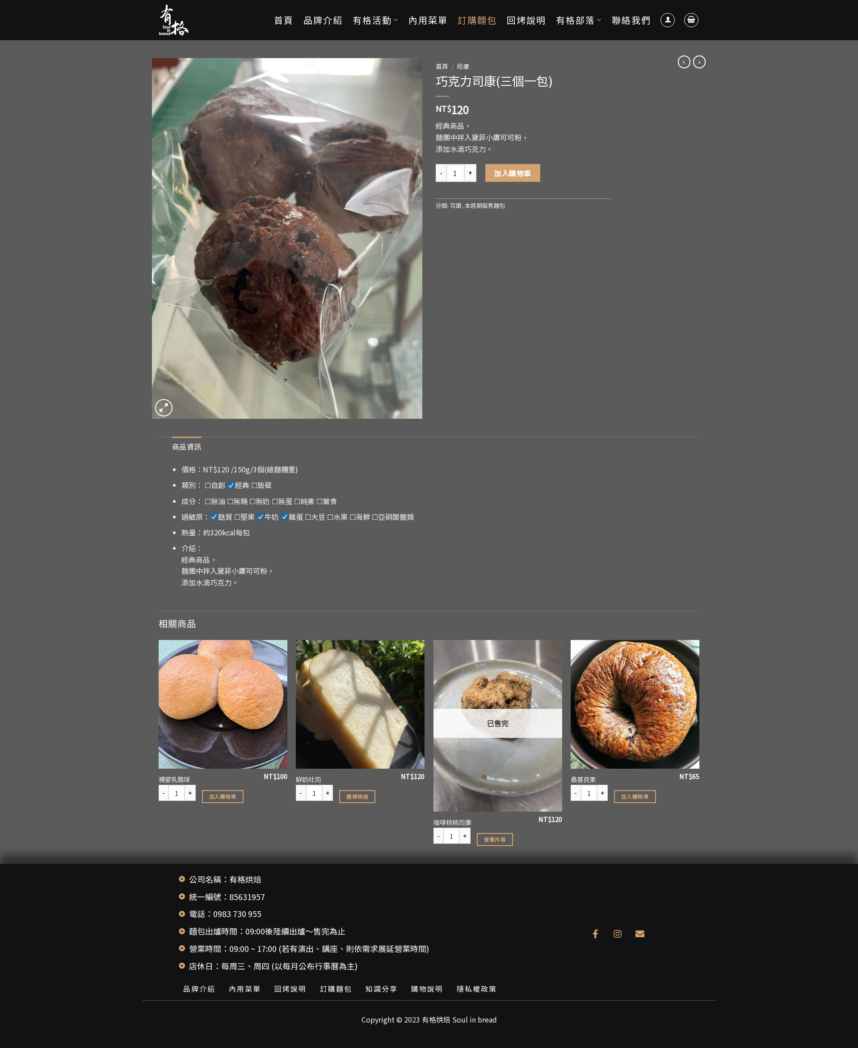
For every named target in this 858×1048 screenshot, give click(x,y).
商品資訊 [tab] (186, 446)
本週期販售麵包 (485, 205)
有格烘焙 (436, 1019)
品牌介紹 (323, 19)
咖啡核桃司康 (452, 822)
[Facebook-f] (595, 934)
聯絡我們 (631, 19)
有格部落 (575, 19)
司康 (463, 66)
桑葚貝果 (583, 779)
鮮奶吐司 (308, 779)
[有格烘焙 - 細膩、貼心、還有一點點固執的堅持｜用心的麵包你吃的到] (203, 20)
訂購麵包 (477, 19)
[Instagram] (618, 934)
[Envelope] (640, 934)
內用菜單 (428, 19)
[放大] (163, 408)
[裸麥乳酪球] (223, 704)
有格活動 (372, 19)
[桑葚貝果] (635, 704)
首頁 (284, 19)
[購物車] (691, 20)
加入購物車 (512, 173)
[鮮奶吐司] (360, 704)
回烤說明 (526, 19)
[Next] (699, 751)
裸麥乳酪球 (174, 779)
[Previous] (159, 751)
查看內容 (495, 839)
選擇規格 (357, 796)
